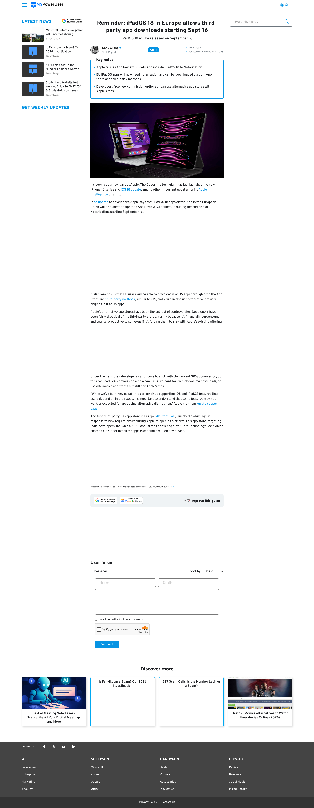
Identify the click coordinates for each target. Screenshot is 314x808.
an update (101, 202)
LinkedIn (73, 746)
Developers (29, 767)
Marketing (28, 782)
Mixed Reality (238, 789)
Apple (153, 50)
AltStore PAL (165, 416)
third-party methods (120, 299)
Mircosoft (97, 767)
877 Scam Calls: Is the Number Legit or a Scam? (191, 684)
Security (27, 789)
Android (96, 774)
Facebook (44, 746)
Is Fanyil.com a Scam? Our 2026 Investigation (123, 684)
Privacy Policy (148, 802)
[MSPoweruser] (47, 5)
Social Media (237, 782)
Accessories (168, 782)
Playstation (167, 789)
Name (105, 583)
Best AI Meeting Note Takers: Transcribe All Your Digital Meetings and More (54, 717)
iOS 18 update (131, 190)
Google (95, 782)
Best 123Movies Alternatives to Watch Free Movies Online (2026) (260, 715)
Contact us (168, 802)
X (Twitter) (54, 746)
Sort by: (195, 571)
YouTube (63, 746)
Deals (163, 767)
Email (168, 583)
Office (95, 789)
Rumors (165, 774)
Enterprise (29, 774)
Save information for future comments (121, 619)
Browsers (235, 774)
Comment (106, 644)
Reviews (234, 767)
